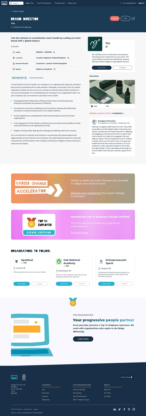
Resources (72, 3)
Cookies (35, 409)
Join (43, 389)
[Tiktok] (119, 409)
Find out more (79, 232)
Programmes (59, 3)
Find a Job (45, 393)
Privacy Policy (28, 409)
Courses (45, 396)
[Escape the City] (4, 3)
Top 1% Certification (80, 396)
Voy (107, 43)
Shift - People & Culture (81, 400)
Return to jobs (18, 11)
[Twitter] (129, 409)
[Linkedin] (115, 409)
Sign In (141, 3)
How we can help (79, 389)
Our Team (107, 393)
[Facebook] (124, 409)
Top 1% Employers (44, 3)
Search (15, 3)
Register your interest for (86, 193)
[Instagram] (134, 409)
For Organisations (129, 3)
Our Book (107, 396)
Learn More (83, 339)
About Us (107, 389)
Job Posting (77, 393)
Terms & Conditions (16, 409)
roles (30, 3)
